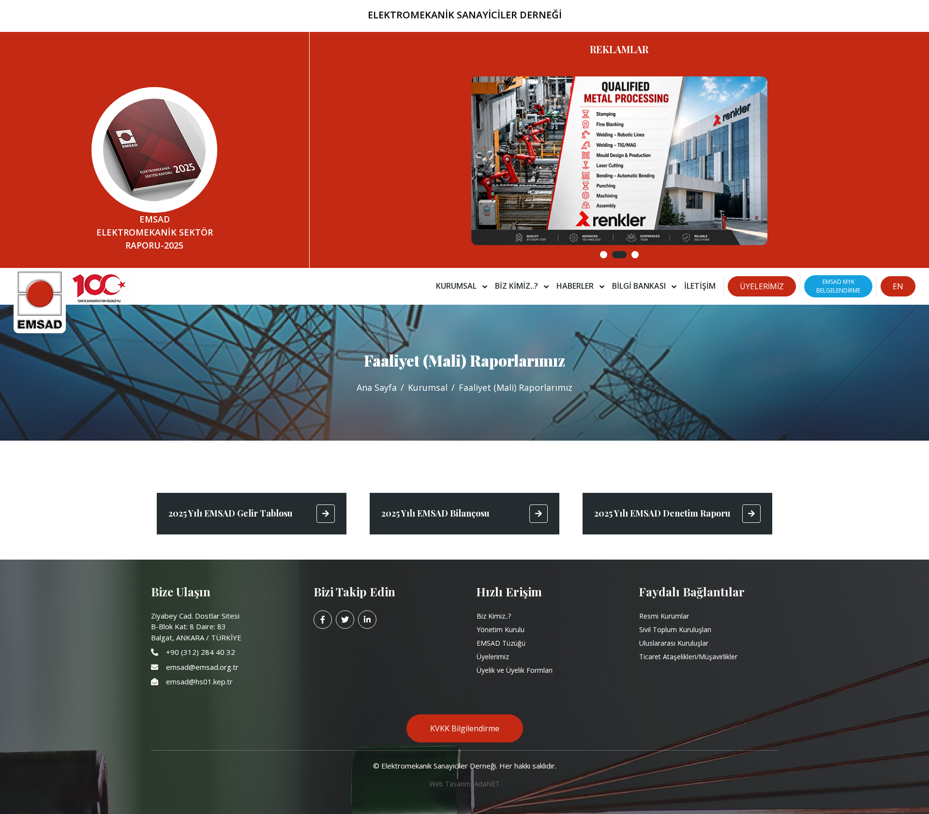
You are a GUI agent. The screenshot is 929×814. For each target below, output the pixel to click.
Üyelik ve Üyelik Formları (515, 670)
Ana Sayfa (377, 387)
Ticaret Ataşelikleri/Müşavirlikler (688, 656)
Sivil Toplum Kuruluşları (675, 629)
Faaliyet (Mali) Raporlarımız (515, 387)
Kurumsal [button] (457, 286)
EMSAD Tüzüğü (501, 643)
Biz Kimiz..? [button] (517, 286)
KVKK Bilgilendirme (464, 728)
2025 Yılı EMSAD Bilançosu (435, 513)
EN (898, 286)
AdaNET (487, 783)
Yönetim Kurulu (500, 629)
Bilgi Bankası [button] (640, 286)
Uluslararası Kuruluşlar (673, 643)
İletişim (700, 286)
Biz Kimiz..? (494, 616)
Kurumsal (428, 387)
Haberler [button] (576, 286)
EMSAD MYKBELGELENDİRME (838, 286)
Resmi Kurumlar (664, 616)
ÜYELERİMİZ (762, 286)
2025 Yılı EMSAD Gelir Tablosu (230, 513)
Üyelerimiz (493, 656)
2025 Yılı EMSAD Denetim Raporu (662, 513)
